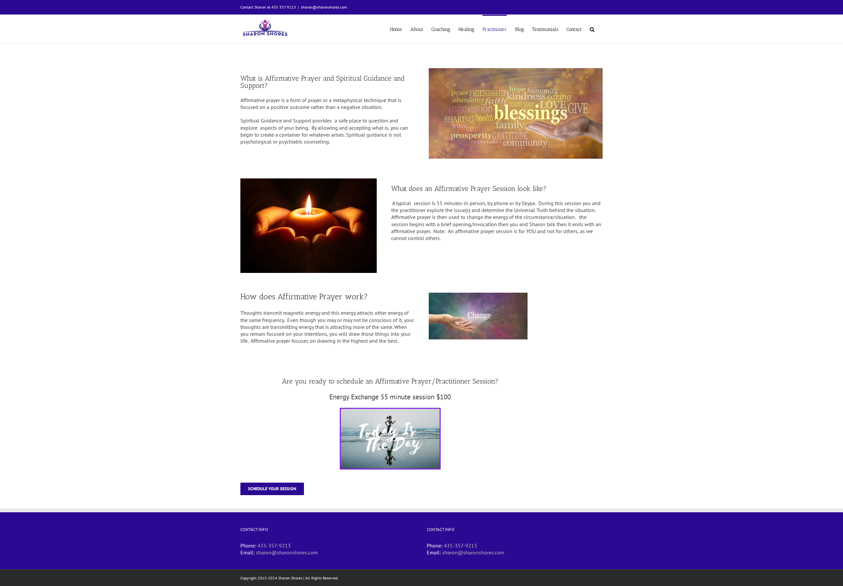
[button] (592, 29)
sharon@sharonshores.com (324, 7)
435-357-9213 (274, 545)
